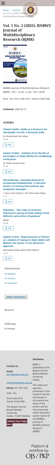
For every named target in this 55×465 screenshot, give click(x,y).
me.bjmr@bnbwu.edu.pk (19, 382)
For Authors (10, 278)
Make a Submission (16, 296)
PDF (9, 144)
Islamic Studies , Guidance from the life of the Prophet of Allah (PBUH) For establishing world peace (27, 156)
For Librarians (11, 283)
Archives (16, 10)
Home (6, 10)
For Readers (10, 273)
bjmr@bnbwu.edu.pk (17, 374)
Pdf (9, 258)
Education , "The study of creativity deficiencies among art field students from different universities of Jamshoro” (26, 213)
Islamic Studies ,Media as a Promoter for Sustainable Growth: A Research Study (25, 131)
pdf (9, 171)
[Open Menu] (3, 3)
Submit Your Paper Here (17, 423)
